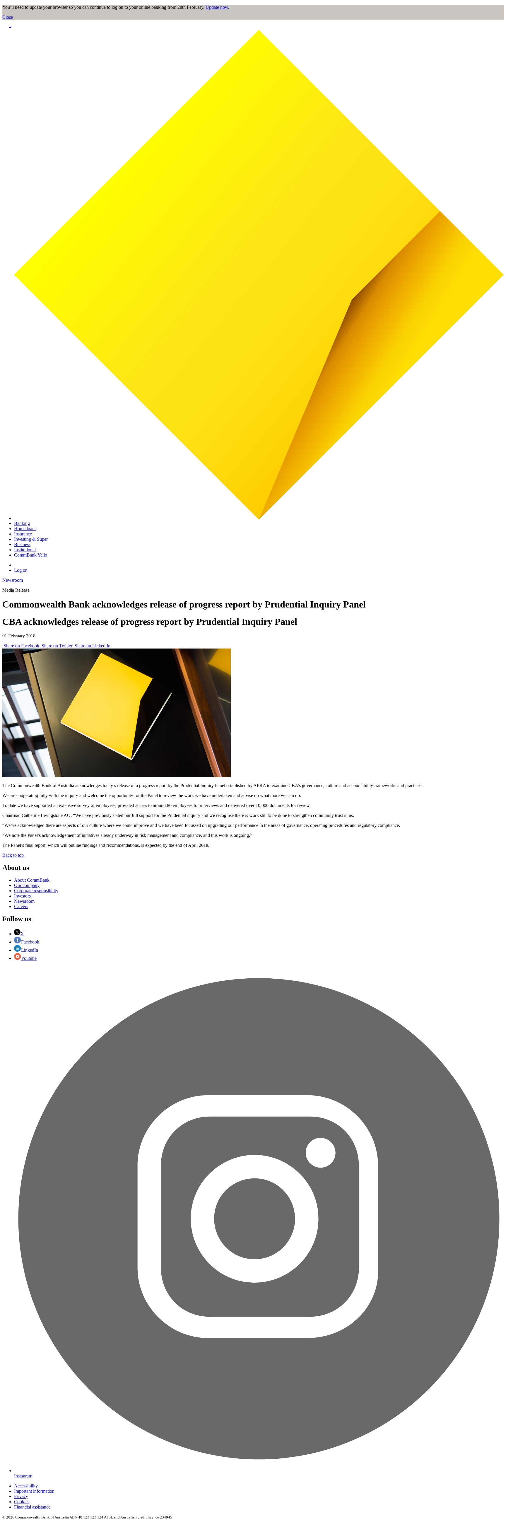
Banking (22, 523)
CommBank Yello (30, 554)
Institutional (25, 549)
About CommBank (31, 880)
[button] (259, 27)
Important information (34, 1491)
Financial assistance (32, 1506)
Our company (27, 885)
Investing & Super (31, 539)
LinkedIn (29, 950)
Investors (22, 895)
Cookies (21, 1501)
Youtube (29, 958)
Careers (21, 906)
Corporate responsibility (36, 890)
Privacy (21, 1496)
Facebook (30, 941)
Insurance (23, 533)
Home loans (25, 528)
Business (22, 544)
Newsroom (12, 580)
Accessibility (26, 1485)
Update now (217, 7)
